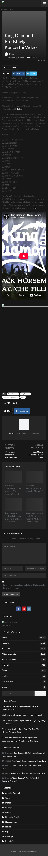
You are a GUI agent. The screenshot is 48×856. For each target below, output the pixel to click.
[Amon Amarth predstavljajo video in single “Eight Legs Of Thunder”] (13, 504)
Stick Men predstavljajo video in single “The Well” (22, 715)
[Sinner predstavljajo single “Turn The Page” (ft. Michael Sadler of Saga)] (34, 504)
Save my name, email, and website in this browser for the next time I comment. (24, 586)
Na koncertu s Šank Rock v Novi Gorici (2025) (28, 773)
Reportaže (6, 648)
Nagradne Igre (7, 681)
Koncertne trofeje (9, 659)
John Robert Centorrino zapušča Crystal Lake (29, 761)
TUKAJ (20, 109)
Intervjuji (5, 665)
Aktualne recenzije (9, 654)
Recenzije (5, 643)
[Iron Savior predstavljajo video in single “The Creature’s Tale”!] (13, 477)
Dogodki (5, 687)
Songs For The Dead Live (10, 397)
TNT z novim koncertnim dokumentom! (11, 455)
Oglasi (7, 832)
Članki (4, 670)
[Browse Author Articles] (24, 424)
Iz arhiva (5, 676)
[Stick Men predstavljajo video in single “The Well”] (34, 477)
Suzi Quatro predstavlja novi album (36, 455)
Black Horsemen (13, 394)
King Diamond (25, 394)
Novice (6, 30)
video (23, 397)
